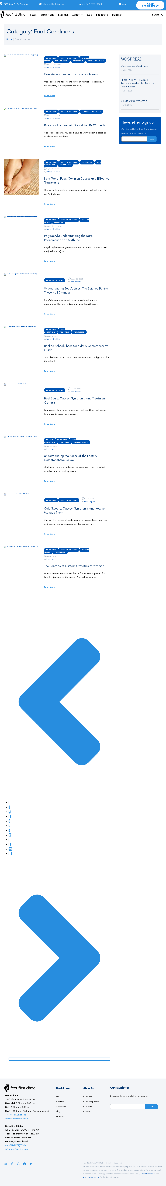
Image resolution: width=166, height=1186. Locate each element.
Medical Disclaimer (147, 1173)
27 (10, 853)
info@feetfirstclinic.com (16, 1118)
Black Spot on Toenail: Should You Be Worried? (74, 125)
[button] (82, 15)
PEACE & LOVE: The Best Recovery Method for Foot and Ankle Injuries (138, 83)
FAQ (58, 1096)
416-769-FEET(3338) (15, 1114)
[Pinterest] (24, 1164)
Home (9, 39)
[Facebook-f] (12, 1164)
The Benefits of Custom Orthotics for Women (74, 566)
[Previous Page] (59, 802)
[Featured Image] (21, 73)
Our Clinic (87, 1096)
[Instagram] (5, 1164)
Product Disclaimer (91, 1177)
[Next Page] (59, 1059)
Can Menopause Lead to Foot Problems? (71, 74)
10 (10, 835)
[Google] (18, 1164)
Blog (58, 1111)
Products (60, 1116)
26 (10, 849)
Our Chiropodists (91, 1101)
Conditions (61, 1106)
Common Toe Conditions (134, 65)
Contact (87, 1111)
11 (9, 839)
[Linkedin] (31, 1164)
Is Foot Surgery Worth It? (135, 100)
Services (60, 1101)
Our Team (87, 1106)
